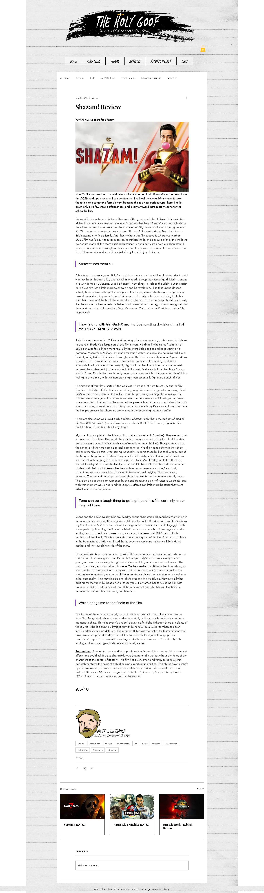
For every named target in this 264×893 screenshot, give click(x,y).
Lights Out (82, 750)
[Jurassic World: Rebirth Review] (182, 806)
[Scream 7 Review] (82, 806)
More (170, 77)
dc (135, 743)
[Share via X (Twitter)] (84, 768)
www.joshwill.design (160, 889)
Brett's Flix (95, 743)
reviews (108, 743)
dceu (144, 743)
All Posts (65, 77)
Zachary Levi (171, 743)
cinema (80, 743)
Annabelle (98, 750)
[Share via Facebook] (76, 768)
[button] (203, 48)
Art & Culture (108, 77)
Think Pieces (128, 77)
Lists (92, 77)
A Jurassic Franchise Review (131, 824)
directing (112, 750)
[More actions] (187, 98)
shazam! (156, 743)
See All (200, 788)
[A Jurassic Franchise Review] (132, 806)
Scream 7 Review (74, 824)
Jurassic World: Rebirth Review (178, 826)
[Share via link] (91, 768)
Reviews (80, 77)
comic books (123, 743)
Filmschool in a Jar (151, 77)
